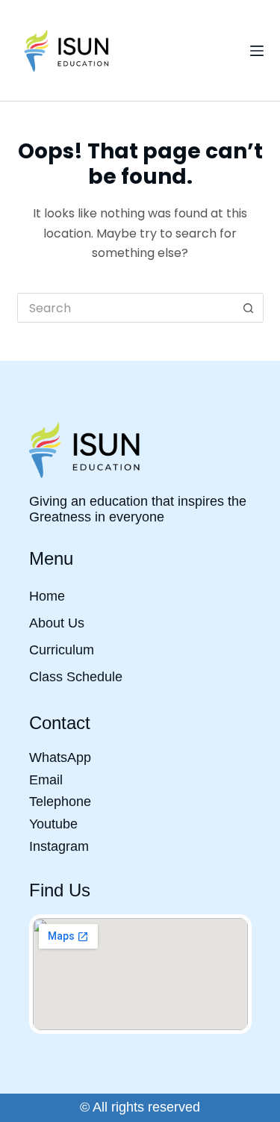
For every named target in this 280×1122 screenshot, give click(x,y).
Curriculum (61, 649)
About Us (56, 623)
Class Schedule (75, 676)
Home (47, 596)
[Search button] (249, 308)
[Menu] (257, 51)
